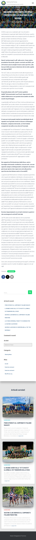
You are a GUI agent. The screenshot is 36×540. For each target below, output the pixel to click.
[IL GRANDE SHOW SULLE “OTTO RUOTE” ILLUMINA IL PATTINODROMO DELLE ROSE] (18, 451)
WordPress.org (8, 373)
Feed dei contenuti (9, 367)
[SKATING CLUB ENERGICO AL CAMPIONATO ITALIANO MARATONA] (18, 496)
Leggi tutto (20, 436)
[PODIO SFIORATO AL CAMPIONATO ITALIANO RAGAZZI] (18, 406)
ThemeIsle (23, 536)
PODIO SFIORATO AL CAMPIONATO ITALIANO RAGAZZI (17, 305)
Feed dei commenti (9, 370)
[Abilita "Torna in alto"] (32, 536)
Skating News (11, 271)
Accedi (6, 363)
